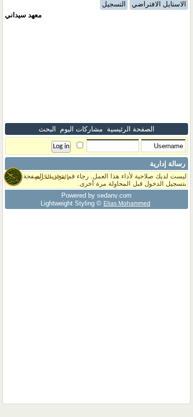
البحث (47, 129)
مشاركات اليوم (81, 129)
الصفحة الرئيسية (130, 129)
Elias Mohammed (126, 203)
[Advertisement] (96, 71)
